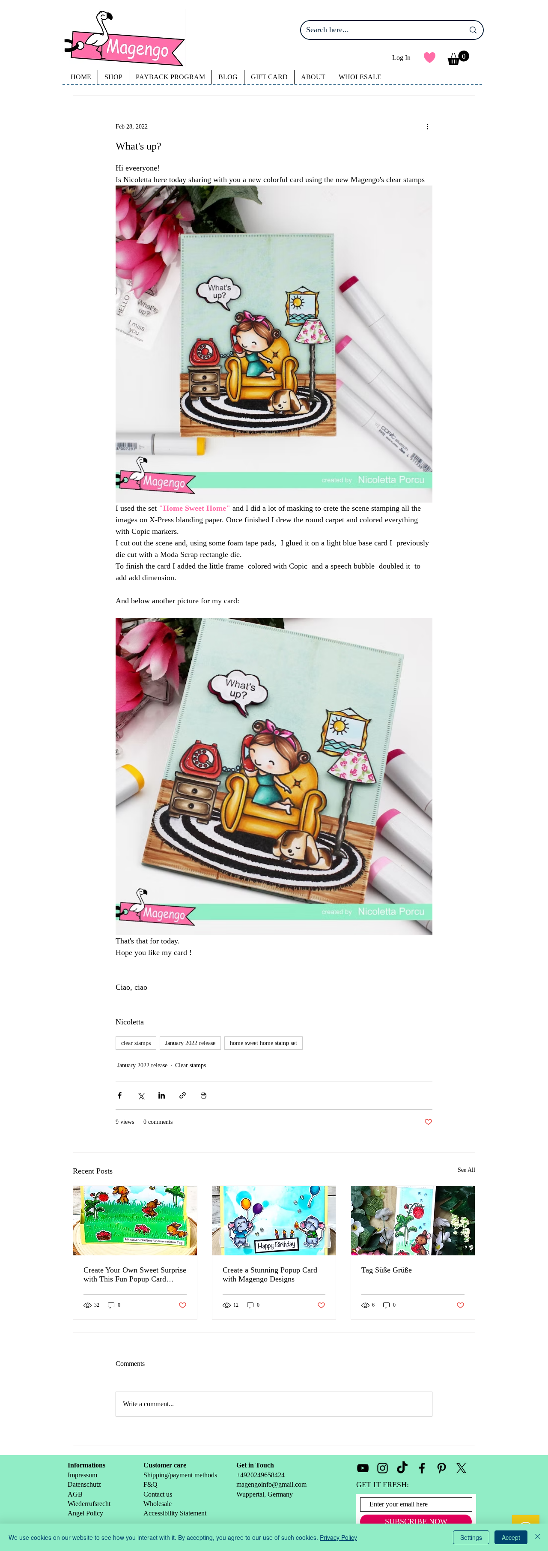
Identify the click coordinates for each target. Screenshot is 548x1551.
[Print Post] (204, 1095)
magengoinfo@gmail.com (271, 1484)
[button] (458, 58)
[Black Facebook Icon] (422, 1468)
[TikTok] (402, 1468)
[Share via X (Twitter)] (141, 1095)
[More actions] (427, 126)
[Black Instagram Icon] (382, 1468)
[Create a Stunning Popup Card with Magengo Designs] (274, 1220)
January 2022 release (190, 1043)
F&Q (150, 1484)
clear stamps (136, 1043)
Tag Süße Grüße (386, 1270)
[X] (461, 1468)
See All (466, 1170)
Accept (511, 1537)
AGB (75, 1494)
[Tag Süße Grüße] (413, 1220)
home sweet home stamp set (263, 1043)
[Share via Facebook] (120, 1095)
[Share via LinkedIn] (162, 1095)
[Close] (538, 1537)
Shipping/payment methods (180, 1475)
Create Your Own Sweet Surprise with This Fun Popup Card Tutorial (134, 1275)
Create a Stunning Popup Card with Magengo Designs (270, 1274)
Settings (471, 1537)
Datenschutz (84, 1484)
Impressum (82, 1475)
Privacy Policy (338, 1537)
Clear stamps (190, 1065)
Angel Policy (86, 1513)
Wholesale (158, 1503)
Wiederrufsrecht (89, 1503)
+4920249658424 (260, 1475)
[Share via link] (183, 1095)
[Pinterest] (442, 1468)
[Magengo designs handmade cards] (135, 1220)
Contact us (157, 1494)
